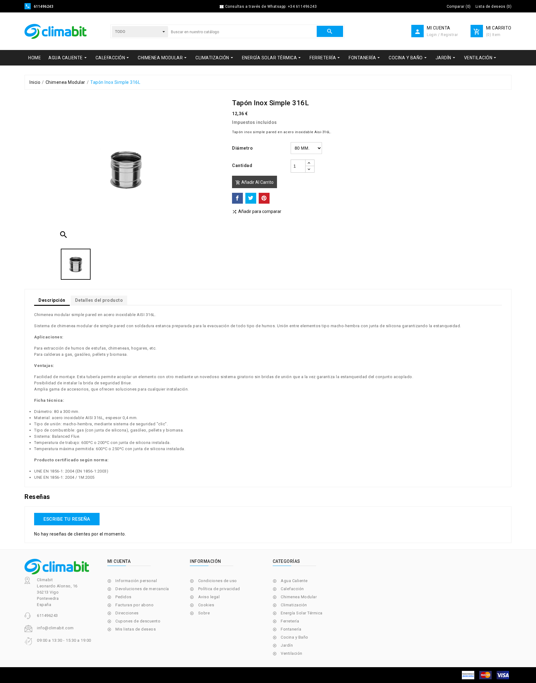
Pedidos (123, 597)
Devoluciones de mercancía (142, 588)
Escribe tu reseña (66, 519)
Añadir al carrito (254, 182)
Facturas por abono (134, 605)
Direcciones (127, 613)
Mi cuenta (119, 561)
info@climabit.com (55, 628)
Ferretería (290, 621)
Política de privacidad (219, 588)
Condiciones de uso (217, 580)
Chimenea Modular (299, 597)
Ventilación (291, 653)
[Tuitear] (250, 198)
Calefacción (292, 588)
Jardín (287, 645)
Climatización (294, 605)
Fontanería (291, 629)
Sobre (204, 613)
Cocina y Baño (294, 637)
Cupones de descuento (137, 621)
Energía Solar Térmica (302, 613)
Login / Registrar (442, 35)
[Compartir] (237, 198)
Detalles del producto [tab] (99, 300)
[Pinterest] (264, 198)
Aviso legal (209, 597)
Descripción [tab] (51, 300)
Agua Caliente (294, 580)
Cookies (206, 605)
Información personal (136, 580)
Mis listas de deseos (135, 629)
